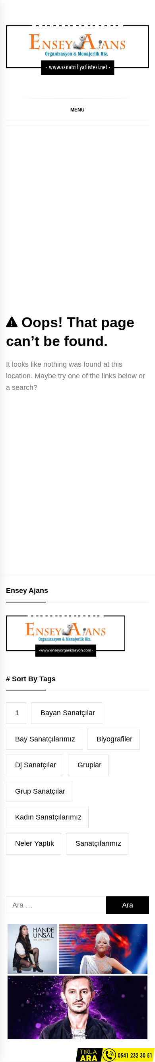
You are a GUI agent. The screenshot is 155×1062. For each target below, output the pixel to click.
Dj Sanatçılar (35, 765)
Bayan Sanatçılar (68, 713)
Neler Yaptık (34, 843)
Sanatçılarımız (98, 843)
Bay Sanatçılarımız (45, 739)
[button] (77, 109)
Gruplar (89, 765)
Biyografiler (114, 739)
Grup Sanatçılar (40, 791)
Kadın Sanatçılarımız (48, 817)
